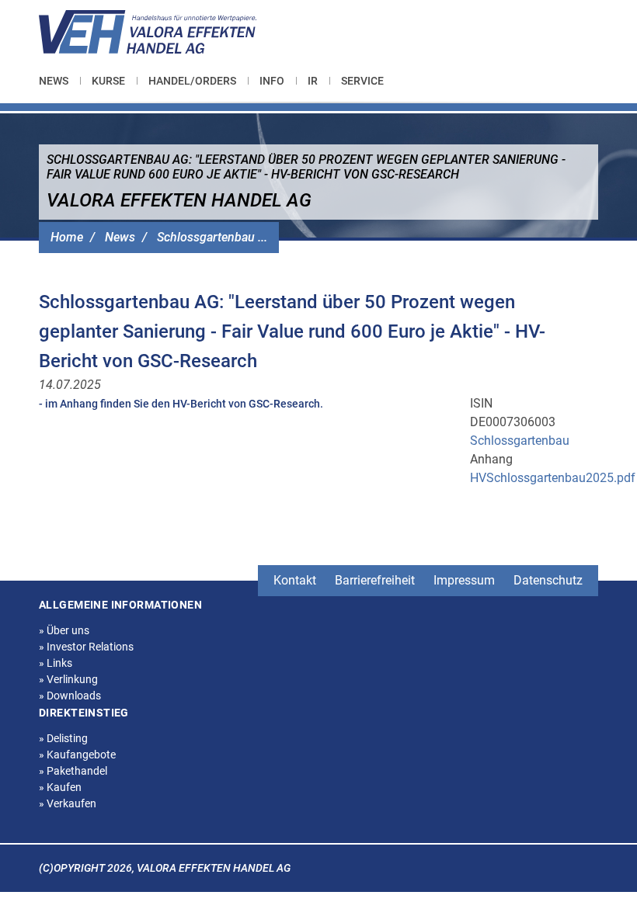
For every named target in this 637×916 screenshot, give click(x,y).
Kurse (108, 81)
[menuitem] (59, 81)
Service (362, 81)
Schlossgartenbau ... (212, 237)
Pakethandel (73, 771)
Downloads (70, 695)
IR (313, 81)
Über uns (64, 630)
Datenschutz (548, 580)
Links (55, 663)
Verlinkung (68, 679)
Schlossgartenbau (519, 440)
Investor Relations (86, 646)
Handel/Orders (192, 81)
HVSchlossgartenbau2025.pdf (552, 477)
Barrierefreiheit (375, 580)
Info (271, 81)
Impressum (464, 580)
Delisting (63, 738)
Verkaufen (67, 803)
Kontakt (294, 580)
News (53, 81)
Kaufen (60, 787)
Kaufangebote (77, 754)
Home (66, 237)
